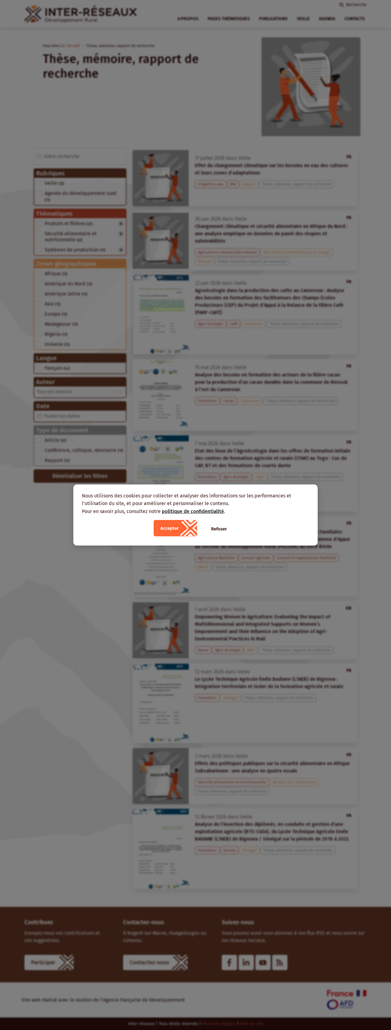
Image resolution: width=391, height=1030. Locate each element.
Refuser (219, 529)
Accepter (169, 528)
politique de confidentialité (193, 511)
